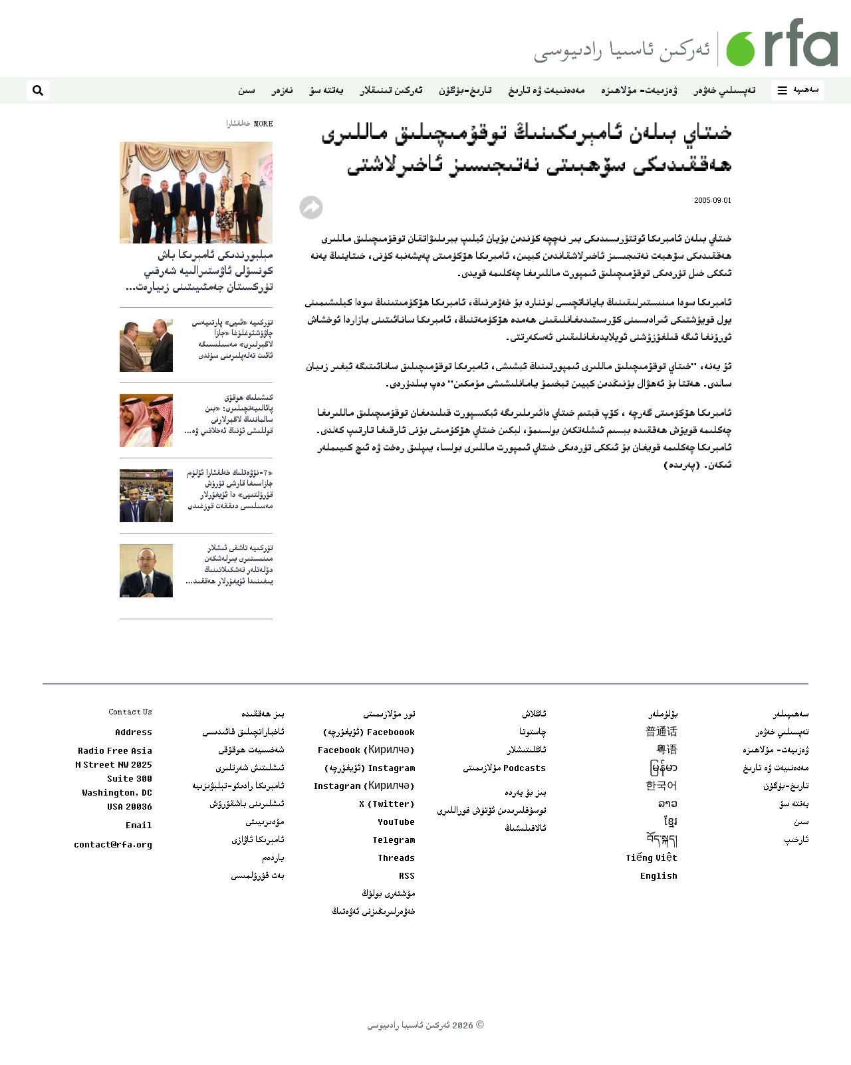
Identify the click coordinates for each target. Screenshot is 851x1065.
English (658, 876)
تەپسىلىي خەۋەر (724, 91)
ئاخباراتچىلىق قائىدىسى (243, 733)
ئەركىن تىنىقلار (391, 91)
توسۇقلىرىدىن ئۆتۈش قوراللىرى (491, 811)
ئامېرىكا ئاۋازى (257, 840)
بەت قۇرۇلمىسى (257, 876)
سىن (246, 91)
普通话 (661, 733)
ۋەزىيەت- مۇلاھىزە (639, 91)
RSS (407, 876)
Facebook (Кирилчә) (366, 751)
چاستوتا (532, 733)
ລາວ (667, 805)
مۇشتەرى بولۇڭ (388, 894)
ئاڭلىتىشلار (526, 751)
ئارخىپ (796, 840)
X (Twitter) (387, 805)
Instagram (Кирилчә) (364, 787)
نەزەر (282, 91)
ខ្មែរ (670, 823)
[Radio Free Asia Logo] (686, 42)
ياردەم (273, 858)
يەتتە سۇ (326, 91)
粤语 (666, 751)
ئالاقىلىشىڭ (525, 829)
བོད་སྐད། (662, 840)
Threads (396, 858)
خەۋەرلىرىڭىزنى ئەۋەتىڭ (373, 912)
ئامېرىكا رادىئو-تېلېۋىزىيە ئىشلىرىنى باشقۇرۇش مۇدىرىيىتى (238, 805)
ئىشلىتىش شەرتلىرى (249, 769)
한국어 (661, 787)
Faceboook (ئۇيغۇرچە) (368, 733)
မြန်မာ (663, 769)
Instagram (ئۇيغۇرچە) (369, 769)
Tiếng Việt (651, 858)
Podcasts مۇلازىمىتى (504, 769)
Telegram (393, 840)
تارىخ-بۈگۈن (465, 91)
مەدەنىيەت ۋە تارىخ (546, 91)
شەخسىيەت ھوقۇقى (251, 751)
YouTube (396, 823)
